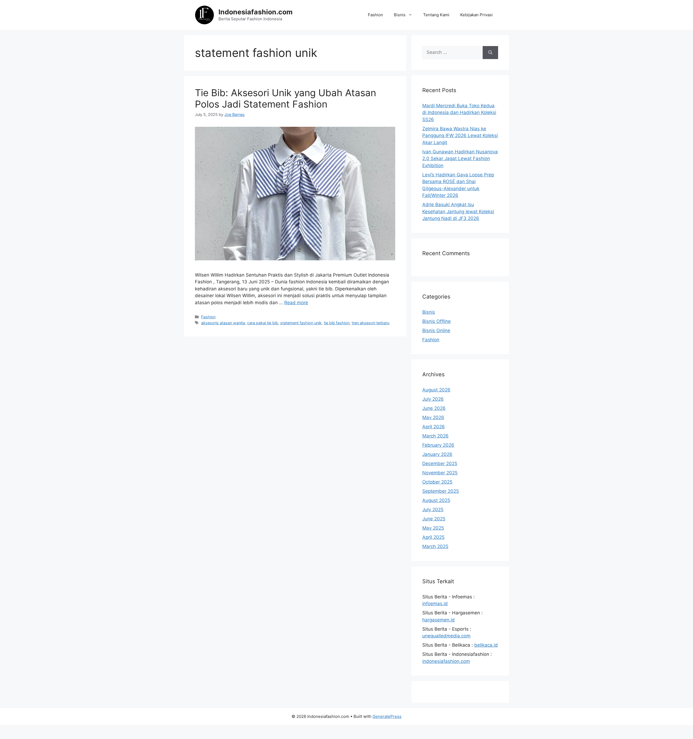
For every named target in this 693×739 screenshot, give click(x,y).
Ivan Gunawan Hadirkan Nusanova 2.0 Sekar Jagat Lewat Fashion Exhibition (460, 158)
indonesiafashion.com (446, 661)
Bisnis (400, 14)
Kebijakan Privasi (476, 14)
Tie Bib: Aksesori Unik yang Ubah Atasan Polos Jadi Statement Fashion (285, 98)
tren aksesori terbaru (370, 322)
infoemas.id (435, 603)
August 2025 (436, 500)
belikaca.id (486, 645)
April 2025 (433, 537)
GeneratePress (386, 716)
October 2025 (437, 482)
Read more (296, 302)
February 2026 (438, 445)
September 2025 (440, 491)
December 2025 (439, 463)
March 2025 (435, 546)
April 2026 (433, 426)
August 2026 (436, 390)
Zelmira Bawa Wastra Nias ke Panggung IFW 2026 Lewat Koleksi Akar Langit (460, 135)
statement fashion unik (301, 322)
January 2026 (437, 454)
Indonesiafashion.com (255, 12)
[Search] (490, 52)
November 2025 (439, 472)
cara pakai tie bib (262, 322)
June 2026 (434, 408)
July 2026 (433, 399)
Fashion (375, 14)
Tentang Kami (436, 14)
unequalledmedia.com (446, 635)
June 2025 (433, 518)
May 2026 (433, 417)
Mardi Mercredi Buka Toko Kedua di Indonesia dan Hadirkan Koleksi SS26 (459, 112)
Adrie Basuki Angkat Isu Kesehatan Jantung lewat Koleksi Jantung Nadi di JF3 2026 (458, 211)
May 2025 (433, 528)
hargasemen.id (438, 620)
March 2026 (435, 436)
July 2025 (432, 509)
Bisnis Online (436, 330)
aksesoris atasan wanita (223, 322)
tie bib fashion (336, 322)
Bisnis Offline (436, 321)
